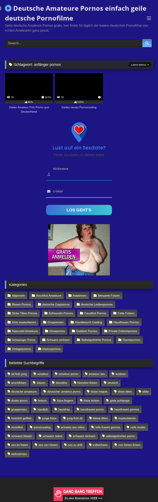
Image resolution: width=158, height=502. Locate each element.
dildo (146, 391)
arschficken (18, 382)
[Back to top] (145, 490)
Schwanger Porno (23, 339)
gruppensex (19, 409)
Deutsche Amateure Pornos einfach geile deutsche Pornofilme (75, 13)
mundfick (17, 427)
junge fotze (49, 418)
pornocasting (42, 427)
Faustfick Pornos (95, 313)
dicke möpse (99, 391)
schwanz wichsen (84, 436)
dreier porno (19, 400)
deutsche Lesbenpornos (97, 304)
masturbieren (127, 418)
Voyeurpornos (51, 348)
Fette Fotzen (126, 313)
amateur (42, 373)
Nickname (60, 169)
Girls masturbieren (24, 322)
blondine (61, 382)
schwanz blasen (21, 436)
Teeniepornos (131, 339)
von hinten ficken (129, 444)
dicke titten (125, 391)
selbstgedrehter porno (120, 436)
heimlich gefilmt (21, 418)
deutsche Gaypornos (56, 304)
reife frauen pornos (107, 427)
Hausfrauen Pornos (126, 322)
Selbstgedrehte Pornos (96, 339)
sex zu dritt (75, 444)
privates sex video (73, 427)
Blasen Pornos (21, 304)
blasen (41, 382)
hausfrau (64, 409)
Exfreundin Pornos (61, 313)
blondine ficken (87, 382)
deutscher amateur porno (63, 391)
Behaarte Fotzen (109, 295)
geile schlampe (120, 400)
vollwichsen (100, 444)
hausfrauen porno (92, 409)
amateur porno (68, 373)
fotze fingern (65, 400)
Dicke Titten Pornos (24, 313)
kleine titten (100, 418)
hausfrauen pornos (126, 409)
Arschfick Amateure (48, 295)
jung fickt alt (74, 418)
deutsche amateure (24, 391)
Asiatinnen (79, 295)
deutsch (113, 382)
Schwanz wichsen (58, 339)
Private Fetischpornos (123, 331)
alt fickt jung (19, 373)
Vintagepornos (21, 348)
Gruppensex (56, 322)
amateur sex (97, 373)
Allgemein (18, 295)
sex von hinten (48, 444)
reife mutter (138, 427)
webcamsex (19, 453)
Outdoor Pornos (86, 331)
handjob (42, 409)
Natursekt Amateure (25, 331)
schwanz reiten (52, 436)
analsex (121, 373)
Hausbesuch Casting (88, 322)
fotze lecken (91, 400)
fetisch (42, 400)
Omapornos (57, 331)
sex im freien (19, 444)
